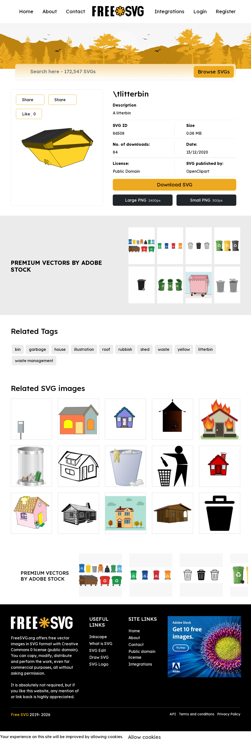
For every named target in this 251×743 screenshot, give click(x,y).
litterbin (205, 349)
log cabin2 (73, 526)
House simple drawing (78, 430)
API (173, 714)
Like (29, 113)
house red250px (219, 479)
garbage (37, 349)
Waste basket (217, 526)
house (60, 349)
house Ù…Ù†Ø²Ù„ (31, 524)
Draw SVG (99, 657)
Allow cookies (144, 737)
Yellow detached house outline (78, 474)
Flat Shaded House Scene (125, 524)
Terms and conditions (196, 714)
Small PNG (206, 200)
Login (200, 11)
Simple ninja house (172, 430)
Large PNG (143, 200)
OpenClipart (197, 171)
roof (106, 349)
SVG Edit (97, 650)
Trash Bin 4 (26, 432)
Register (226, 11)
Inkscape (98, 636)
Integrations (169, 11)
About (49, 11)
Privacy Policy (228, 714)
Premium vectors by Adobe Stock (56, 266)
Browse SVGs (214, 72)
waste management (34, 360)
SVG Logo (98, 664)
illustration (84, 349)
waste (163, 349)
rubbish (125, 349)
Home (26, 11)
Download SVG (174, 185)
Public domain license (141, 654)
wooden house (171, 526)
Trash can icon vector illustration (125, 474)
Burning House (218, 432)
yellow (184, 349)
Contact (75, 11)
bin (18, 349)
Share (27, 99)
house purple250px (126, 430)
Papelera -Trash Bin (31, 477)
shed (145, 349)
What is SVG (100, 643)
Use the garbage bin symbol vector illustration (172, 471)
